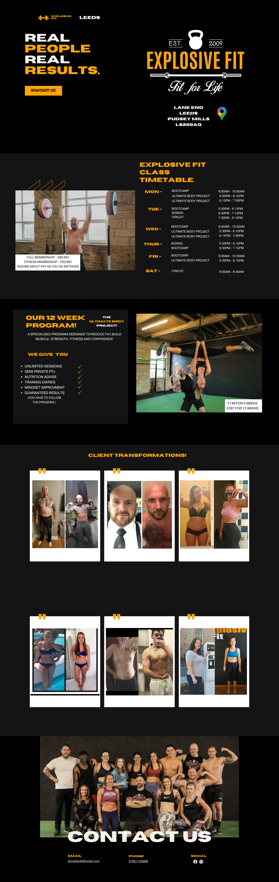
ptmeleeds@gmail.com (84, 861)
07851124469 (138, 861)
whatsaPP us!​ (43, 91)
